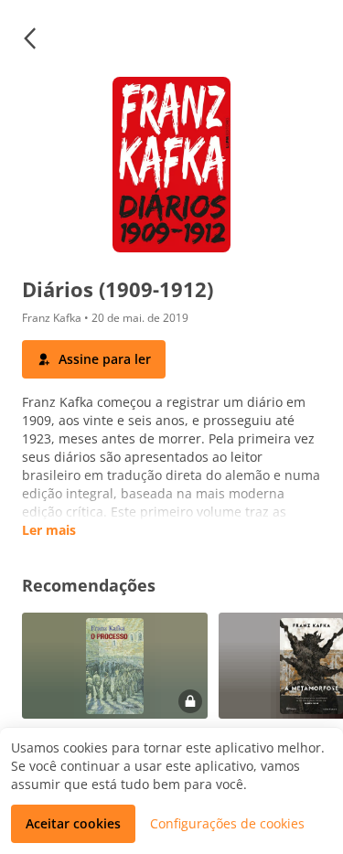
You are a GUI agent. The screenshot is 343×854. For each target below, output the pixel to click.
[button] (29, 38)
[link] (115, 693)
